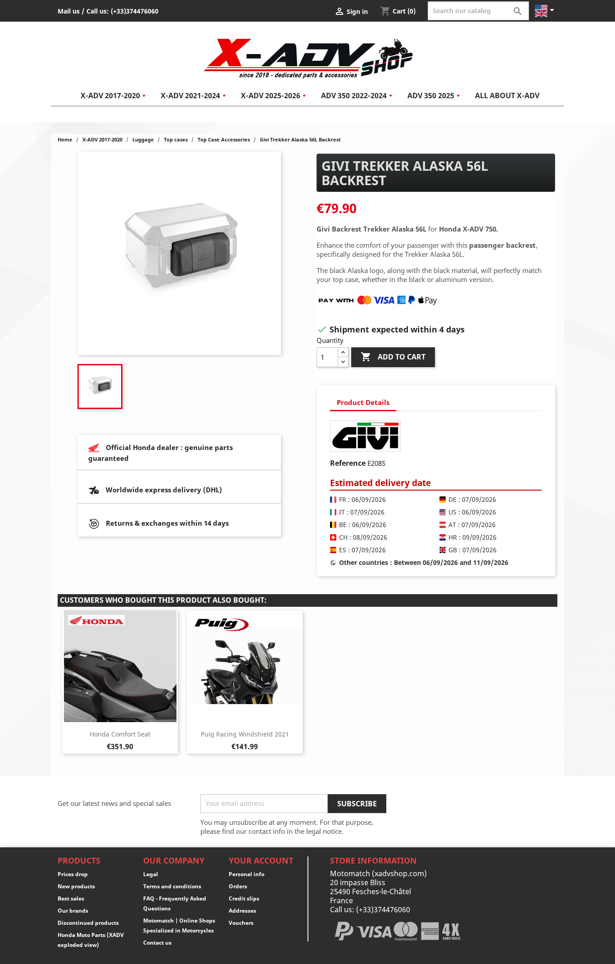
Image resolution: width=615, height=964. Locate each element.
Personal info (246, 874)
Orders (238, 886)
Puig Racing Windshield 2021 (245, 734)
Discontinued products (88, 923)
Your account (261, 860)
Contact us (157, 942)
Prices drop (73, 874)
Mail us (69, 11)
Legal (150, 874)
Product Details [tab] (363, 402)
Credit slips (244, 898)
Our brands (73, 910)
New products (76, 886)
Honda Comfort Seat (120, 734)
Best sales (71, 898)
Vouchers (241, 923)
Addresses (242, 910)
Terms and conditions (172, 886)
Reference (348, 463)
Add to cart (393, 356)
